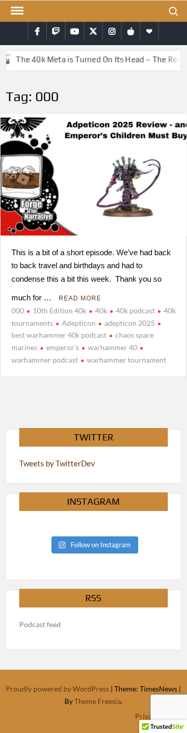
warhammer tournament (126, 359)
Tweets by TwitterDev (57, 463)
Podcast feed (40, 624)
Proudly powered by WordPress (57, 688)
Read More (80, 298)
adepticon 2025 (129, 323)
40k (101, 310)
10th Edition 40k (59, 310)
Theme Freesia (97, 701)
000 (17, 310)
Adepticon (79, 323)
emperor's (62, 347)
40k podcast (135, 310)
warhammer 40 (112, 347)
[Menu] (16, 11)
